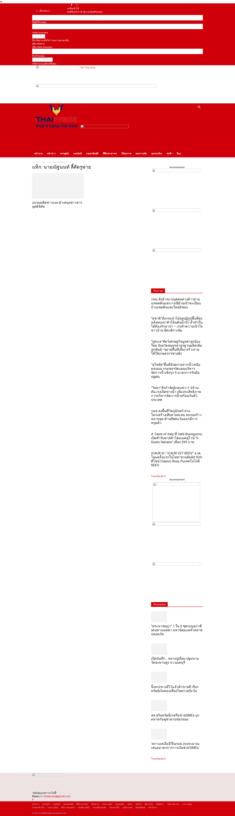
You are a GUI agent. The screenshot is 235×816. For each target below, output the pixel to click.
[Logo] (56, 127)
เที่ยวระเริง (148, 804)
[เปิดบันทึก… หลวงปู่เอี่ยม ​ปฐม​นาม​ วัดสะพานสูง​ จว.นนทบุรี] (177, 649)
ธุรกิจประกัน (128, 807)
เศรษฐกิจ (64, 153)
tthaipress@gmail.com (57, 796)
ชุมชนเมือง (156, 153)
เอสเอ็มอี (77, 153)
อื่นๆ (179, 153)
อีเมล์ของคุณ (38, 55)
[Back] (77, 5)
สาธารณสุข (187, 804)
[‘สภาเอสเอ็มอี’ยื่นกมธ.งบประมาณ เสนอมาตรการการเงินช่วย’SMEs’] (177, 734)
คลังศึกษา (160, 804)
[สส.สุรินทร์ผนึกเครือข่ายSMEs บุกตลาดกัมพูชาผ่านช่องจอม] (177, 705)
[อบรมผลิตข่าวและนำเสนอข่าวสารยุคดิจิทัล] (58, 186)
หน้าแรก (38, 153)
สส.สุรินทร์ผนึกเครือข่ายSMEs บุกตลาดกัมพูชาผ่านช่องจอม (175, 717)
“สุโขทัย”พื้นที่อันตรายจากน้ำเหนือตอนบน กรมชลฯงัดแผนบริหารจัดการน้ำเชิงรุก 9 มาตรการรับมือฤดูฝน (175, 371)
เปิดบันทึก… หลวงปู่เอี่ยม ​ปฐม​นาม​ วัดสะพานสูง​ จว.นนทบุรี (175, 660)
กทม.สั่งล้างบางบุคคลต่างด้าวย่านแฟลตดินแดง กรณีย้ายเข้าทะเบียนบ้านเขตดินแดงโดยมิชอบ (176, 303)
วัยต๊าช (138, 804)
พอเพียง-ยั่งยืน (84, 807)
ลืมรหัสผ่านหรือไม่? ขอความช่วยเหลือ (50, 40)
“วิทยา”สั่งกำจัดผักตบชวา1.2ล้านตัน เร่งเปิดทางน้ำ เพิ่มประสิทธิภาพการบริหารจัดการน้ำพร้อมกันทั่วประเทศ (176, 394)
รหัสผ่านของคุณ (40, 32)
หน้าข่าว (51, 153)
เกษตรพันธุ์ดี (92, 153)
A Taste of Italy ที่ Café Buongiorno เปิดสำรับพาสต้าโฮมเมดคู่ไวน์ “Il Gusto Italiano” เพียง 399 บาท (176, 438)
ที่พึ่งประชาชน (110, 153)
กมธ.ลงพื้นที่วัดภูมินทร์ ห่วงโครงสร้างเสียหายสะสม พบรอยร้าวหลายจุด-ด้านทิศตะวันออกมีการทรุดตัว (176, 417)
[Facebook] (71, 5)
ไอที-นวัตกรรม (173, 804)
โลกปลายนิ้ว (114, 807)
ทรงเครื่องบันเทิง (99, 807)
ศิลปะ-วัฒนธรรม (68, 807)
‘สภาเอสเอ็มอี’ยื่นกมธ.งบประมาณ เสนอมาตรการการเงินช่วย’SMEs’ (175, 746)
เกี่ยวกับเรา (44, 10)
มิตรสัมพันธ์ (140, 807)
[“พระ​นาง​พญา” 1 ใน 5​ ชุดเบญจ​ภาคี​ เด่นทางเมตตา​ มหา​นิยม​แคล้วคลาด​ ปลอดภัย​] (177, 616)
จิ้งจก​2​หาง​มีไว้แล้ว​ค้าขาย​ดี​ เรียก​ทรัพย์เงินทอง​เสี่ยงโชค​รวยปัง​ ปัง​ (175, 689)
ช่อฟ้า (169, 153)
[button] (199, 107)
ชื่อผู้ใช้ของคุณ (39, 22)
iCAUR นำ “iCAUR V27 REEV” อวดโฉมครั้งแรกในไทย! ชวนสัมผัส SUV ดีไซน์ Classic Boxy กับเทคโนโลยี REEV (176, 459)
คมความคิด (141, 153)
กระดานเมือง (53, 807)
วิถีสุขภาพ (126, 153)
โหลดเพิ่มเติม (157, 476)
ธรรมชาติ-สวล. (38, 807)
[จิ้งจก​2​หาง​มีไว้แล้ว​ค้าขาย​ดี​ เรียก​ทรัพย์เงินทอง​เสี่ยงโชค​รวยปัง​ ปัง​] (177, 677)
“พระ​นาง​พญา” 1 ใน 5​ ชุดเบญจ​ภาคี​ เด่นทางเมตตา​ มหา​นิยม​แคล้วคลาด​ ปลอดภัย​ (177, 630)
